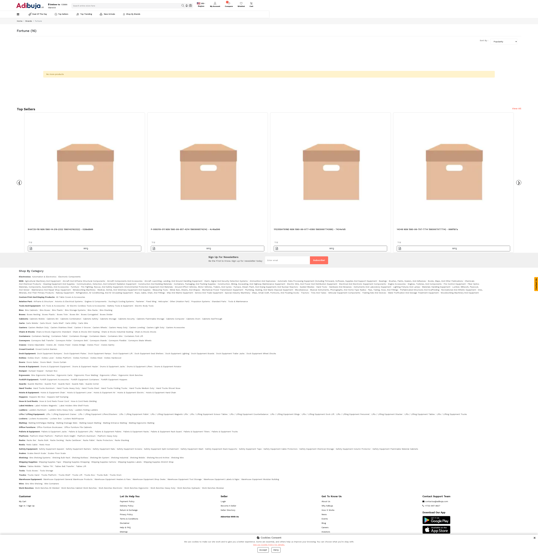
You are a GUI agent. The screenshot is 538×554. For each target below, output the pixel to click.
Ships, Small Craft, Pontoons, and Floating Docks (275, 293)
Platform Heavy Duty (107, 436)
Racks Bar (31, 440)
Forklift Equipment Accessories (54, 379)
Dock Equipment (27, 353)
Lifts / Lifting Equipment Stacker (387, 414)
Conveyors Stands (98, 340)
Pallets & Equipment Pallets (108, 431)
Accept (263, 550)
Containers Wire (115, 336)
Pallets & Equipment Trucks (225, 431)
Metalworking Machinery (84, 290)
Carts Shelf (58, 323)
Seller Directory (228, 510)
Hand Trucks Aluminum (44, 388)
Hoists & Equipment (29, 392)
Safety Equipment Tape (250, 449)
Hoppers (23, 397)
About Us (326, 501)
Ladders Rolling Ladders (86, 410)
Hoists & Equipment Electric (130, 392)
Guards (22, 384)
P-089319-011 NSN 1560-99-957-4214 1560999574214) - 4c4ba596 (185, 229)
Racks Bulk (43, 440)
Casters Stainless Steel (61, 327)
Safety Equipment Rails (104, 449)
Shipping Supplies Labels (130, 462)
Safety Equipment (28, 449)
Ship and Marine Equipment (180, 293)
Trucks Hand (33, 475)
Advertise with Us (230, 517)
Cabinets (23, 319)
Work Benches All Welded (47, 488)
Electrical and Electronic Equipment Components (362, 284)
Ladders (23, 410)
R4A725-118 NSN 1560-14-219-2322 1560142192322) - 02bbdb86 (60, 229)
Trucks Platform (48, 475)
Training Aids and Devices (374, 293)
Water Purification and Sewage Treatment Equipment (413, 293)
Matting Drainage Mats (66, 423)
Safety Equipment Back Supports (221, 449)
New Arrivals (109, 14)
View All (516, 108)
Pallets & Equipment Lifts (81, 431)
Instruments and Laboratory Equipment (372, 287)
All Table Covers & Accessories (70, 297)
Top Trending (86, 14)
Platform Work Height (65, 436)
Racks (22, 440)
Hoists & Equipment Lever (79, 392)
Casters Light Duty (155, 327)
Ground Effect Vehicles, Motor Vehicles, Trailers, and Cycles (203, 287)
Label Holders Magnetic (46, 405)
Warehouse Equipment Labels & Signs (221, 479)
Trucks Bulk (102, 475)
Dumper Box (51, 371)
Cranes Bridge (78, 345)
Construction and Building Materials (155, 284)
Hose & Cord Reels (28, 401)
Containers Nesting (40, 336)
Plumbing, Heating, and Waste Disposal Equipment (269, 290)
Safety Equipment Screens (129, 449)
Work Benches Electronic (110, 488)
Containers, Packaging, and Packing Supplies (195, 284)
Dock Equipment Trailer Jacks (230, 353)
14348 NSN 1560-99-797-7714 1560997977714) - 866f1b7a (427, 229)
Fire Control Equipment (455, 284)
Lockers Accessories (38, 418)
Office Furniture (27, 427)
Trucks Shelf (64, 475)
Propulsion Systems (200, 301)
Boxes (22, 314)
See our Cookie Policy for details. (269, 545)
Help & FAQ (125, 527)
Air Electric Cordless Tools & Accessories (86, 306)
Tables (22, 466)
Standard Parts (219, 301)
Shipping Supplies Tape (50, 462)
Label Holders (26, 405)
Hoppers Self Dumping (57, 397)
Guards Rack (64, 384)
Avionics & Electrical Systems (69, 301)
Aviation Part (25, 301)
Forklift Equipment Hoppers (114, 379)
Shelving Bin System (99, 457)
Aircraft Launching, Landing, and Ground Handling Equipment (173, 281)
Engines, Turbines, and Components (425, 284)
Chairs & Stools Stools (145, 332)
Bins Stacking (106, 310)
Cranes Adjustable (36, 345)
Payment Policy (127, 501)
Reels (22, 444)
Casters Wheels (100, 327)
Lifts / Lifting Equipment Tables (419, 414)
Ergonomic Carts (64, 375)
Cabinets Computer (175, 319)
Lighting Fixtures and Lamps (406, 287)
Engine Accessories (397, 284)
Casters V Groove (82, 327)
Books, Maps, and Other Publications (445, 281)
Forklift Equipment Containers (85, 379)
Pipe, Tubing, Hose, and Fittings (383, 290)
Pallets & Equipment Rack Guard (166, 431)
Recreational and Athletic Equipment (458, 290)
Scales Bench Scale (36, 453)
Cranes (22, 345)
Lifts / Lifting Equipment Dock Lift (318, 414)
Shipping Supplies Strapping (76, 462)
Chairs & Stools (26, 332)
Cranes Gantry (107, 345)
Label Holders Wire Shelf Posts (74, 405)
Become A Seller (228, 506)
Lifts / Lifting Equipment (31, 414)
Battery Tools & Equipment (120, 306)
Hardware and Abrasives (340, 287)
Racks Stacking (122, 440)
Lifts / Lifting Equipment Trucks (452, 414)
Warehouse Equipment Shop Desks (149, 479)
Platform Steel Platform (41, 436)
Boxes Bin (74, 314)
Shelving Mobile (137, 457)
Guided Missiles (307, 287)
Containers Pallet (59, 336)
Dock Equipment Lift (123, 353)
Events (325, 519)
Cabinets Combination (70, 319)
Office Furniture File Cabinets (78, 427)
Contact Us (536, 284)
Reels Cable (31, 444)
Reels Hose (44, 444)
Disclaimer (124, 523)
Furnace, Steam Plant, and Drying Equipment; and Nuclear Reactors (266, 287)
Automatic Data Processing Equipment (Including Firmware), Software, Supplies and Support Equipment (327, 281)
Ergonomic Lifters (108, 375)
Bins (21, 310)
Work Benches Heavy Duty (162, 488)
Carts (21, 323)
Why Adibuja (327, 506)
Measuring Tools (160, 290)
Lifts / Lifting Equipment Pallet (134, 414)
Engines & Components (95, 301)
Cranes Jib (51, 345)
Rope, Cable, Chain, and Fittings (150, 293)
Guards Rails (78, 384)
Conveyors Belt (81, 340)
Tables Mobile (34, 466)
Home (19, 21)
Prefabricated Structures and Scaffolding (419, 290)
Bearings (383, 281)
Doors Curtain (59, 362)
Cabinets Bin (52, 319)
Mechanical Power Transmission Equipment (222, 290)
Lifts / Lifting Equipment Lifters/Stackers (97, 414)
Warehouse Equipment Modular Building (260, 479)
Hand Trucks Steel (90, 388)
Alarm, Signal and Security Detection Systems (226, 281)
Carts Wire (83, 323)
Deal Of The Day (39, 14)
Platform (23, 436)
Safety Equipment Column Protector (353, 449)
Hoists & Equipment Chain (52, 392)
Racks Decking (57, 440)
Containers (24, 336)
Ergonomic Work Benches (131, 375)
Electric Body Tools (144, 306)
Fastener (140, 301)
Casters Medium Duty (38, 327)
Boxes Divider (106, 314)
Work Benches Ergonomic (136, 488)
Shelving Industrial (119, 457)
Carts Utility (70, 323)
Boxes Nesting (33, 314)
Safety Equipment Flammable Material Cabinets (395, 449)
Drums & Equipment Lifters (139, 366)
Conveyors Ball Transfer (42, 340)
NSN (21, 281)
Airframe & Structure (43, 301)
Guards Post (50, 384)
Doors (22, 362)
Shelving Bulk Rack (61, 457)
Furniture (75, 287)
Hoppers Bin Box (37, 397)
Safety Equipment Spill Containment (161, 449)
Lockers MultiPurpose (73, 418)
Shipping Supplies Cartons (103, 462)
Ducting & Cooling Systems (121, 301)
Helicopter (163, 301)
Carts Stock (45, 323)
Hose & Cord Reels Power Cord (54, 401)
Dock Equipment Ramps (99, 353)
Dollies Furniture (80, 358)
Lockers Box (56, 418)
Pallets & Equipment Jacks (54, 431)
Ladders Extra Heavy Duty (60, 410)
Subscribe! (319, 260)
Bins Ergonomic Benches (43, 375)
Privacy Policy (126, 514)
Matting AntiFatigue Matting (41, 423)
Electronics (24, 277)
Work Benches (26, 488)
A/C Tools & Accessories (53, 306)
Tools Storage (46, 470)
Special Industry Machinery (237, 293)
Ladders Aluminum (37, 410)
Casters (23, 327)
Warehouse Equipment (30, 479)
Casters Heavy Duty (118, 327)
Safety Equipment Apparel (51, 449)
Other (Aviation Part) (179, 301)
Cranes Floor (93, 345)
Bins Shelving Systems (39, 457)
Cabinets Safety (90, 319)
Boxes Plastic (48, 314)
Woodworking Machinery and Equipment (460, 293)
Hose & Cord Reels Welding (84, 401)
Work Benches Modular (213, 488)
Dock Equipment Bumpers (49, 353)
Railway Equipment (65, 293)
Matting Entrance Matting (115, 423)
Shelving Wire (177, 457)
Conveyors (24, 340)
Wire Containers (51, 483)
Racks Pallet (89, 440)
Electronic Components (69, 277)
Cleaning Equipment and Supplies (59, 284)
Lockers (23, 418)
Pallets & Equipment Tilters (197, 431)
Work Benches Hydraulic (188, 488)
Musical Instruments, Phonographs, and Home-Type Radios (338, 290)
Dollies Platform (63, 358)
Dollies (22, 358)
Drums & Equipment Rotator (167, 366)
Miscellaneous (301, 290)
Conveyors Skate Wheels (139, 340)
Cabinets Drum (193, 319)
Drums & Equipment (29, 366)
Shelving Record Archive (158, 457)
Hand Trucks (25, 388)
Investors (326, 532)
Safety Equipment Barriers (78, 449)
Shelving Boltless (80, 457)
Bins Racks (93, 310)
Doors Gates (32, 362)
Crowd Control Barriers (46, 349)
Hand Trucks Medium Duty (141, 388)
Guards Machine (35, 384)
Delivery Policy (126, 506)
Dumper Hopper (36, 371)
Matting (23, 423)
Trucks (22, 475)
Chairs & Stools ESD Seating (86, 332)
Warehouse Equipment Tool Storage (184, 479)
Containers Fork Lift (133, 336)
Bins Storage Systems (75, 310)
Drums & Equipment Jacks (112, 366)
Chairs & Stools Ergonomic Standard (53, 332)
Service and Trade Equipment (209, 293)
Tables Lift (81, 466)
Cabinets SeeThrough (212, 319)
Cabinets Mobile (37, 319)
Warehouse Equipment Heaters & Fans (112, 479)
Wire (21, 483)
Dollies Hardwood (112, 358)
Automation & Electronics (44, 277)
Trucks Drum (115, 475)
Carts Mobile (32, 323)
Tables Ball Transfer (64, 466)
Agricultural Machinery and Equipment (43, 281)
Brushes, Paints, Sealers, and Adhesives (407, 281)
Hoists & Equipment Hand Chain (161, 392)
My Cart (22, 501)
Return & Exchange (129, 510)
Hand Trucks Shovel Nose (168, 388)
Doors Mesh (45, 362)
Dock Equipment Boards (202, 353)
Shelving (23, 457)
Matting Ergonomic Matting (141, 423)
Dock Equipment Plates (75, 353)
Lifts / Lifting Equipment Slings (285, 414)
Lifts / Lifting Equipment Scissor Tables (209, 414)
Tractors (305, 293)
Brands (28, 21)
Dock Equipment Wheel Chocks (261, 353)
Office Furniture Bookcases (49, 427)
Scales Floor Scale (57, 453)
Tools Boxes (32, 470)
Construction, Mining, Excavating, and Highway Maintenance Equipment (251, 284)
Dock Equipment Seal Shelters (148, 353)
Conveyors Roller (64, 340)
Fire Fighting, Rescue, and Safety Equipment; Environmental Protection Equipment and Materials (127, 287)
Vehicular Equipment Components (344, 293)
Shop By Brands (133, 14)
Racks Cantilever (73, 440)
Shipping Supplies (28, 462)
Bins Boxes (45, 310)
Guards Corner (92, 384)
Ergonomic (24, 375)
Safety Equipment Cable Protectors (280, 449)
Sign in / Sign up (27, 506)
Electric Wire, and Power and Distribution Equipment (312, 284)
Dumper (23, 371)
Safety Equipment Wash (192, 449)
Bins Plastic (57, 310)
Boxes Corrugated (89, 314)
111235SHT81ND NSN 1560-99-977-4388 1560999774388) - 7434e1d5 (309, 229)
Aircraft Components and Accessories (124, 281)
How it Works (328, 510)
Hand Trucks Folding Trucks (114, 388)
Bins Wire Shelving (33, 483)
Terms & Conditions (129, 519)
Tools (22, 470)
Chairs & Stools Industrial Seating (117, 332)
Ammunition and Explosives (263, 281)
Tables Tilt (48, 466)
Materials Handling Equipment (436, 287)
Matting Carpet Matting (90, 423)
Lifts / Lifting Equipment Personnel (352, 414)
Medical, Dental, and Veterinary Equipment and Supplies (124, 290)
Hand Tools (321, 287)
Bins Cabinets (31, 310)
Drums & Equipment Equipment (55, 366)
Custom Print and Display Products (36, 297)
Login (223, 501)
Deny (276, 550)
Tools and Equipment (29, 306)
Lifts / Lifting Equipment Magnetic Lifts (169, 414)
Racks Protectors (105, 440)
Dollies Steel (96, 358)
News (324, 514)
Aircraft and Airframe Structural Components (84, 281)
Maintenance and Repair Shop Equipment (51, 290)
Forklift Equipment (28, 379)
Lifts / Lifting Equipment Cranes (61, 414)
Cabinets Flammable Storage (150, 319)
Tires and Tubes (318, 293)
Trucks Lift (77, 475)
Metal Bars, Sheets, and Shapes (185, 290)
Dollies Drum (34, 358)
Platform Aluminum (86, 436)
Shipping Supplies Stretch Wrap (159, 462)
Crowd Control (26, 349)
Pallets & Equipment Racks (136, 431)
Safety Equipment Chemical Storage (316, 449)
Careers (325, 527)
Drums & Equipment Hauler (85, 366)
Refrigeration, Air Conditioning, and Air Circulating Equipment (104, 293)
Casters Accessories (175, 327)
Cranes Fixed (64, 345)
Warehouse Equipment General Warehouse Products (67, 479)
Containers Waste (97, 336)
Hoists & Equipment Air (104, 392)
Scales (22, 453)
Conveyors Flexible (117, 340)
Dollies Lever (48, 358)
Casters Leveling (137, 327)
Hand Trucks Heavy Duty (68, 388)
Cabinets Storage (108, 319)
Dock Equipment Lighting (177, 353)
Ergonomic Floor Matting (86, 375)
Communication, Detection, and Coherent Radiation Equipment (106, 284)
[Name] (183, 5)
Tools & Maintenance (238, 301)
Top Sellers (63, 14)
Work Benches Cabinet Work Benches (79, 488)
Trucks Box (89, 475)
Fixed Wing (151, 301)
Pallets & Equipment (29, 431)
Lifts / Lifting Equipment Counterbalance (248, 414)
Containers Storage (78, 336)
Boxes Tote (62, 314)
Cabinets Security (126, 319)
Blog (324, 523)
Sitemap (124, 532)
